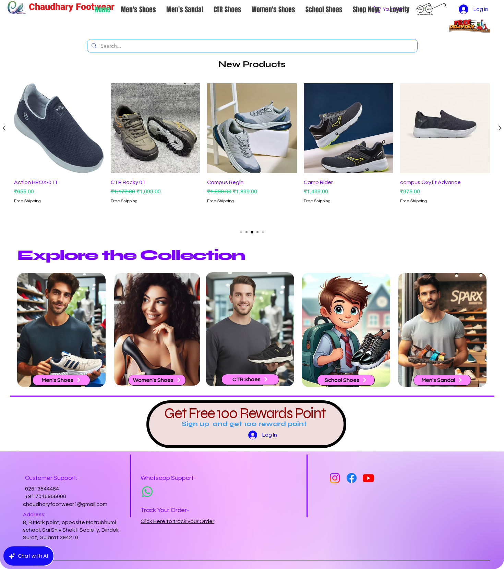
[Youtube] (368, 478)
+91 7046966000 (45, 496)
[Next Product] (500, 128)
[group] (252, 152)
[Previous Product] (4, 128)
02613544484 (42, 489)
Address (33, 514)
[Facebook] (351, 478)
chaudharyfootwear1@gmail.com (65, 504)
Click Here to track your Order (177, 521)
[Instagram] (334, 478)
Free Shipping (27, 201)
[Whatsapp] (147, 491)
